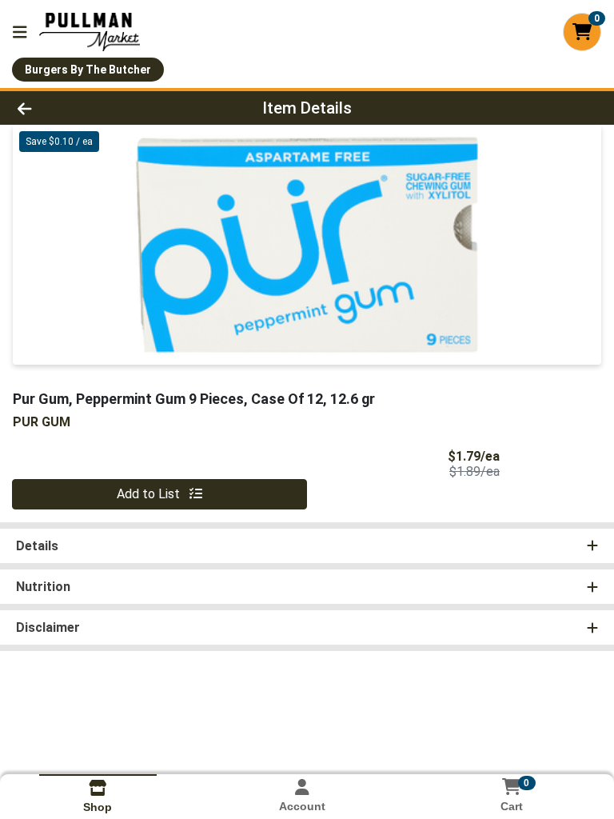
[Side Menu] (20, 32)
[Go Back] (86, 108)
